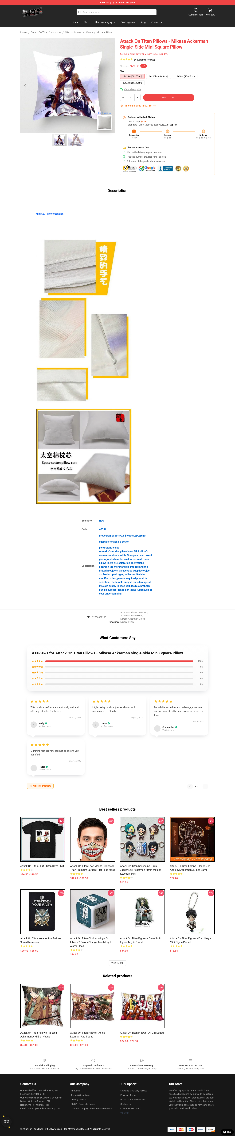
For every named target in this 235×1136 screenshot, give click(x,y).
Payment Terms (128, 1095)
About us (75, 1090)
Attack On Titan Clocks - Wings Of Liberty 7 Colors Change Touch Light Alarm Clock (90, 942)
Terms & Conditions (80, 1095)
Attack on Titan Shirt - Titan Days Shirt (42, 866)
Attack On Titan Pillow (131, 615)
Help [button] (229, 1132)
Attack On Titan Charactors (46, 32)
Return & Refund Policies (132, 1099)
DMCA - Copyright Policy (83, 1104)
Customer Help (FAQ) (130, 1108)
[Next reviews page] (205, 786)
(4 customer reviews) (144, 59)
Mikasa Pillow (104, 32)
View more (117, 963)
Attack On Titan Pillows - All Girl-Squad (142, 1032)
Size (122, 71)
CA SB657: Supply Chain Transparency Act (92, 1108)
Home (23, 32)
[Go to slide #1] (59, 140)
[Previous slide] (25, 85)
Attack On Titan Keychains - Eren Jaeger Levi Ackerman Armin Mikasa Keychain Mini (140, 870)
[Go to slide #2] (76, 140)
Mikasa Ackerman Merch (79, 32)
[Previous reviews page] (190, 786)
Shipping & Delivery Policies (133, 1090)
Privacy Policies (78, 1099)
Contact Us (125, 1104)
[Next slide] (110, 85)
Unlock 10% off (6, 1122)
